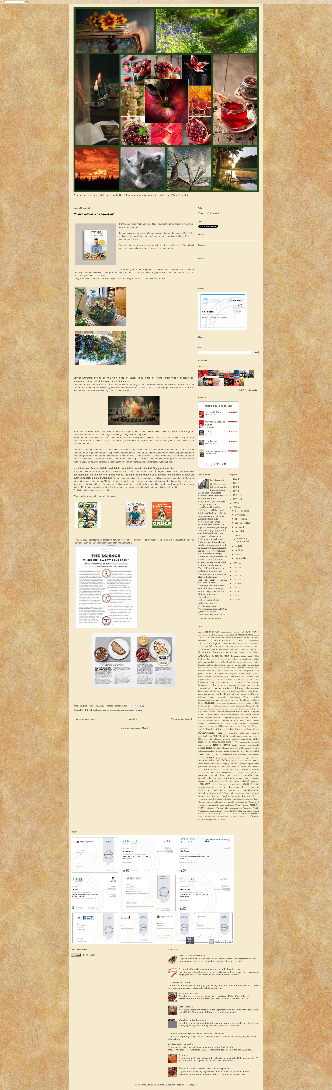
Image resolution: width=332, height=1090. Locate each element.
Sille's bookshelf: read (218, 405)
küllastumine (226, 715)
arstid (240, 640)
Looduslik (254, 717)
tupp (251, 799)
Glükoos (201, 676)
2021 (235, 499)
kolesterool (243, 709)
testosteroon (233, 790)
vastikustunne (216, 811)
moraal (232, 736)
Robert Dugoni (211, 414)
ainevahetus (212, 631)
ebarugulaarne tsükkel (249, 659)
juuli (237, 531)
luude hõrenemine (223, 720)
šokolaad (245, 781)
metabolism (244, 733)
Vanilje (256, 808)
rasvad (256, 766)
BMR (257, 646)
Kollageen (254, 709)
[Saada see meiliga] (133, 706)
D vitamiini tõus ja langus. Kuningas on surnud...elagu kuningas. (210, 969)
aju (243, 631)
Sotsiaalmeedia (204, 778)
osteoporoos (203, 751)
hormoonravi (219, 685)
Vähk (218, 813)
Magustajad (225, 723)
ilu (258, 685)
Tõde (256, 799)
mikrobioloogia (205, 736)
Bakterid (213, 646)
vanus (207, 811)
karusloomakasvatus (206, 700)
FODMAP (226, 671)
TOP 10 (255, 796)
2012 (235, 587)
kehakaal (209, 702)
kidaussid (218, 706)
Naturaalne (205, 747)
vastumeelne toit (229, 811)
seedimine (202, 775)
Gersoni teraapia (244, 674)
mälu (210, 739)
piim (235, 755)
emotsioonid (232, 665)
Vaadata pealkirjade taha (180, 1044)
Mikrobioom (220, 735)
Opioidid (239, 748)
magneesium (214, 723)
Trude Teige (210, 427)
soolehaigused (251, 775)
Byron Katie (203, 649)
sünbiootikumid (221, 781)
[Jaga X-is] (138, 706)
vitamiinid (202, 814)
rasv (249, 767)
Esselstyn (226, 668)
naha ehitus (246, 739)
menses (222, 733)
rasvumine (203, 769)
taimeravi (255, 781)
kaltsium (202, 697)
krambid (228, 712)
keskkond (202, 706)
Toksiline (139, 710)
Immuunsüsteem (222, 688)
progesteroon (234, 758)
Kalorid (255, 694)
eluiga (256, 662)
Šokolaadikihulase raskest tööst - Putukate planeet (204, 1068)
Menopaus (206, 732)
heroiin (256, 679)
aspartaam (254, 641)
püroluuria (226, 767)
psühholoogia (224, 760)
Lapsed (247, 714)
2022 (235, 495)
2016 (235, 571)
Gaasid (256, 671)
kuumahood (203, 714)
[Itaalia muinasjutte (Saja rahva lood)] (232, 377)
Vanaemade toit (235, 808)
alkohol (214, 635)
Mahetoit (243, 723)
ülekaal (254, 816)
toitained (255, 793)
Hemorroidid (247, 679)
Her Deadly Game (213, 412)
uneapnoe (223, 802)
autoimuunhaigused (233, 643)
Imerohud (101, 710)
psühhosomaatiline (242, 761)
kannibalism (222, 697)
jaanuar (239, 558)
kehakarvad (221, 703)
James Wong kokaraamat (93, 214)
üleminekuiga (205, 819)
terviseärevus (253, 787)
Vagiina (245, 805)
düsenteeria (211, 659)
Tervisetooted (236, 787)
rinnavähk (223, 772)
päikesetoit (218, 480)
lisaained (244, 718)
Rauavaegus (215, 770)
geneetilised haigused (228, 674)
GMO (208, 676)
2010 (235, 595)
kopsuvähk (202, 712)
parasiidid (227, 751)
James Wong (125, 269)
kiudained (240, 706)
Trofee (208, 431)
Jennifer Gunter (251, 691)
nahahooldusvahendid (249, 742)
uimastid (214, 802)
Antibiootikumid (251, 638)
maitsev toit (230, 726)
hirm (212, 682)
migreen (255, 733)
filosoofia (216, 671)
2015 (235, 575)
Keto (210, 705)
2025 (235, 483)
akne (208, 635)
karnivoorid (235, 697)
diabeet (256, 652)
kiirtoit (226, 706)
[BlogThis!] (135, 706)
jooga (200, 694)
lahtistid (234, 715)
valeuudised (210, 808)
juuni (238, 535)
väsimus (236, 814)
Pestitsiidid (122, 710)
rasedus (244, 767)
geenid (200, 674)
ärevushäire (210, 817)
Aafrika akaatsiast (101, 437)
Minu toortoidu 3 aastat (190, 993)
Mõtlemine (202, 739)
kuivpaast (255, 712)
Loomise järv (211, 441)
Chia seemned (186, 1006)
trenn (210, 799)
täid (199, 802)
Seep (222, 775)
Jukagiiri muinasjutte (215, 451)
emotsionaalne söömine (215, 665)
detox (241, 652)
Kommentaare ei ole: (117, 705)
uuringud (202, 805)
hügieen (232, 685)
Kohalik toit (227, 709)
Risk (131, 710)
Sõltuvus (247, 778)
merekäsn (233, 733)
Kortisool (211, 712)
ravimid (225, 770)
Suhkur (228, 778)
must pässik (253, 736)
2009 (235, 599)
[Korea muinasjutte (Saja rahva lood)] (227, 378)
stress (220, 778)
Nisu (214, 748)
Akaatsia (201, 635)
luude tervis (238, 720)
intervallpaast (219, 691)
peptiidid (246, 751)
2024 (235, 487)
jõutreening (209, 694)
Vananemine (247, 808)
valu (226, 808)
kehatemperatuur (244, 703)
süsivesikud (234, 781)
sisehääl (237, 775)
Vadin (237, 805)
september (240, 522)
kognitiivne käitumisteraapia (209, 709)
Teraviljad (255, 784)
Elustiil (201, 665)
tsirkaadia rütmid (229, 799)
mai (237, 546)
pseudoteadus (206, 760)
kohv (236, 709)
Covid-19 (244, 649)
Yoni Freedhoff (219, 820)
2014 (235, 579)
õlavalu (201, 817)
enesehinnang (207, 668)
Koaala (256, 706)
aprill (238, 550)
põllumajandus (214, 767)
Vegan (239, 810)
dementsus (218, 652)
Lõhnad (256, 720)
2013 (235, 583)
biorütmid (249, 646)
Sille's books (203, 366)
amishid (214, 638)
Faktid (92, 710)
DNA (257, 656)
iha (253, 685)
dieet (250, 656)
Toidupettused (215, 793)
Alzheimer (231, 634)
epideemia (218, 668)
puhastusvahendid (218, 764)
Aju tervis (252, 631)
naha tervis (232, 741)
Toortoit (246, 796)
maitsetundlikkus (217, 726)
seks (229, 775)
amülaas (221, 638)
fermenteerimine (205, 671)
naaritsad (235, 739)
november (240, 514)
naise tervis (204, 745)
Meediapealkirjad (233, 729)
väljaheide (226, 814)
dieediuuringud (239, 656)
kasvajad (219, 700)
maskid (201, 729)
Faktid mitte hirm (252, 668)
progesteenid (221, 758)
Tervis (221, 787)
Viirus (249, 811)
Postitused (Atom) (139, 728)
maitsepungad (203, 726)
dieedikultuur (220, 655)
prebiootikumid (253, 755)
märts (238, 554)
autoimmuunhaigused (209, 643)
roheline (237, 772)
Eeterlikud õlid (229, 662)
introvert (230, 691)
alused (256, 635)
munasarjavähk (242, 736)
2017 (235, 567)
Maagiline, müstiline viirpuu (193, 1020)
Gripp (212, 676)
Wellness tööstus (249, 813)
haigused (226, 676)
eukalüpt (233, 668)
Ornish (256, 748)
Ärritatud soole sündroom (227, 817)
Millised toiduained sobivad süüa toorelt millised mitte (196, 1033)
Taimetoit (204, 783)
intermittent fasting (206, 691)
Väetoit (212, 814)
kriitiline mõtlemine (241, 712)
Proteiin (255, 758)
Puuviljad (235, 763)
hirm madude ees (224, 682)
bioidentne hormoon (235, 646)
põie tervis (253, 763)
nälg (219, 748)
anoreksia (238, 638)
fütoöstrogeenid (246, 671)
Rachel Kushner (211, 443)
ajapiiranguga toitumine (230, 632)
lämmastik (202, 723)
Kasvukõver (244, 700)
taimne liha (217, 784)
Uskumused (253, 802)
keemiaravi (254, 700)
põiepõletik (202, 767)
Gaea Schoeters (211, 434)
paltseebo (218, 751)
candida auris (229, 649)
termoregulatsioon (205, 787)
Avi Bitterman (252, 644)
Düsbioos (201, 659)
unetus (241, 802)
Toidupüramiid (227, 793)
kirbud (232, 706)
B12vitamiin (203, 646)
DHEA (248, 652)
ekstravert (248, 662)
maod (240, 726)
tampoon (227, 784)
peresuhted (254, 751)
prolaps (246, 758)
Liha (220, 718)
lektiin (215, 718)
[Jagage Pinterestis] (143, 706)
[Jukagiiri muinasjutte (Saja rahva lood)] (222, 377)
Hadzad (218, 676)
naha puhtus (218, 741)
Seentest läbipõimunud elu (192, 955)
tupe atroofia (243, 799)
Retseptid (246, 769)
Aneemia (229, 638)
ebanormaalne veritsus (227, 659)
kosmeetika (220, 712)
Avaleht (133, 719)
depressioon (231, 652)
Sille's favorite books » (249, 390)
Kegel (200, 703)
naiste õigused (238, 745)
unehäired (232, 802)
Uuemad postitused (85, 719)
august (239, 527)
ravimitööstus (235, 770)
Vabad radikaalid (226, 805)
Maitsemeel (254, 723)
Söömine (255, 778)
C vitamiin (212, 649)
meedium (247, 729)
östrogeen (244, 817)
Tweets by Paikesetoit (209, 213)
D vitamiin (204, 652)
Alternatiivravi (245, 634)
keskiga (256, 703)
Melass (256, 729)
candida (221, 649)
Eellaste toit (216, 662)
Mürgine (111, 710)
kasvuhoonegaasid (231, 700)
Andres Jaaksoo (211, 453)
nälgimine (225, 748)
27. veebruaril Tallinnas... (181, 982)
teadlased (236, 784)
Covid (237, 649)
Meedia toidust (214, 729)
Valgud (219, 808)
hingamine (203, 682)
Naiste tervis (221, 744)
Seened (213, 775)
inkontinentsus (252, 688)
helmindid (237, 679)
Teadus (245, 783)
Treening (202, 799)
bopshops (176, 1084)
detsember (240, 510)
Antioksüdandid (222, 640)
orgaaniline (247, 748)
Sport (214, 778)
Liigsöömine (228, 717)
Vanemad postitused (181, 719)
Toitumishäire (204, 796)
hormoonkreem (204, 685)
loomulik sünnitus (205, 720)
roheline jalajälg (247, 772)
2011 (235, 591)
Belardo (222, 646)
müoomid (217, 739)
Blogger (193, 1084)
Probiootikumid (206, 757)
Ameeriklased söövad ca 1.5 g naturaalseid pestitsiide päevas (141, 478)
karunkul (255, 697)
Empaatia (242, 665)
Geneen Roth (211, 673)
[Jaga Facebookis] (140, 706)
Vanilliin (201, 811)
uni (246, 802)
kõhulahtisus (214, 714)
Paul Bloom (237, 751)
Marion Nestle (250, 726)
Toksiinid (216, 796)
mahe (235, 723)
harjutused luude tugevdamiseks (218, 679)
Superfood (237, 778)
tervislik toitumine (211, 789)
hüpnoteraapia (244, 685)
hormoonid (253, 682)
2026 (235, 479)
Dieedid (84, 710)
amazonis (127, 543)
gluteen (256, 674)
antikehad (202, 641)
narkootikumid (253, 745)
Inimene (239, 688)
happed (201, 679)
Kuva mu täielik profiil (209, 618)
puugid (227, 764)
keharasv (231, 703)
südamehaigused (205, 781)
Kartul (245, 697)
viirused (256, 811)
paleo (211, 751)
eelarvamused (204, 662)
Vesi (244, 811)
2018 (235, 563)
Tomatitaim (235, 796)
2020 (235, 503)
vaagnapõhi (213, 805)
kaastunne (245, 694)
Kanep (212, 697)
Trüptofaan (217, 799)
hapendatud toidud (251, 676)
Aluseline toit (204, 638)
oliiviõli (233, 748)
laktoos (241, 715)
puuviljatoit (244, 764)
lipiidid (237, 718)
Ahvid (200, 632)
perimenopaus (209, 754)
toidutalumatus (239, 793)
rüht (257, 772)
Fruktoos (234, 671)
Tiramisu (183, 1055)
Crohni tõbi (254, 649)
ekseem (240, 662)
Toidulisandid (250, 789)
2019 (235, 507)
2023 (235, 491)
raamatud (235, 767)
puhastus (206, 763)
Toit (248, 792)
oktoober (239, 518)
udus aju (206, 802)
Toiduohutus (203, 793)
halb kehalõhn (237, 676)
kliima (249, 706)
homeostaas (240, 682)
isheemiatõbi (239, 691)
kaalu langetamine (227, 693)
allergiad (221, 635)
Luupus (248, 720)
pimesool (242, 755)
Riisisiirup (214, 772)
